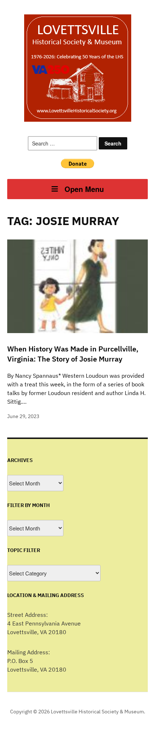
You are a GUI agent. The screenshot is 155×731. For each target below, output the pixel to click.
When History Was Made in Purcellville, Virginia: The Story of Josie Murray (72, 354)
